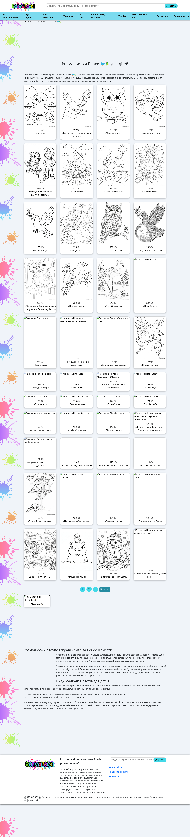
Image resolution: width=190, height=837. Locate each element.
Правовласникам (118, 759)
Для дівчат (29, 16)
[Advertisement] (95, 43)
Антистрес (162, 16)
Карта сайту (115, 754)
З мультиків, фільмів (98, 16)
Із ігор (81, 16)
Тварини (68, 16)
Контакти (114, 763)
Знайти (171, 6)
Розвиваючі (180, 16)
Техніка (122, 16)
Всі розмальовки (10, 16)
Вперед (104, 576)
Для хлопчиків (48, 16)
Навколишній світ (140, 16)
